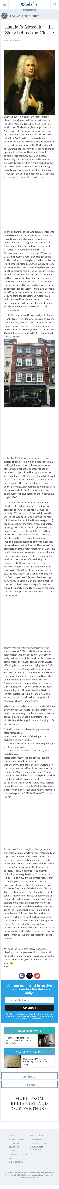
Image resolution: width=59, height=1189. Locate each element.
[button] (54, 4)
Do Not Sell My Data (38, 1143)
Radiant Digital (16, 1162)
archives (29, 1076)
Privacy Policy (36, 1136)
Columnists (29, 10)
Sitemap (12, 1158)
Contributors (15, 1151)
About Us (13, 1136)
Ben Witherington (13, 40)
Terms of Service (37, 1139)
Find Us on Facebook (18, 1154)
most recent (29, 1084)
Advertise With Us (16, 1139)
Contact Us (14, 1143)
